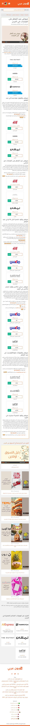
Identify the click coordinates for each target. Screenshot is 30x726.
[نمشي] (15, 149)
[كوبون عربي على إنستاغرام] (18, 674)
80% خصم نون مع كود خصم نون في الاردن (15, 695)
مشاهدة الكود (15, 65)
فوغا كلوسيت (22, 655)
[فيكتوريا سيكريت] (15, 194)
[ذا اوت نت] (15, 59)
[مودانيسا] (15, 73)
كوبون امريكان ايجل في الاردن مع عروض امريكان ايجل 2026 (15, 692)
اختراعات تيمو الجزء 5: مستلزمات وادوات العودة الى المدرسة (15, 519)
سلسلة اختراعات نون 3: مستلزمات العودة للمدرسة (15, 572)
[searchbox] (13, 10)
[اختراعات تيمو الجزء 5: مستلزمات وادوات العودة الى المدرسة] (15, 506)
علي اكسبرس (7, 629)
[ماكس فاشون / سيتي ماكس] (15, 262)
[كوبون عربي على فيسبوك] (12, 674)
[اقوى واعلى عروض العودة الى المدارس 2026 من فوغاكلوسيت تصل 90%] (15, 532)
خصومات (22, 14)
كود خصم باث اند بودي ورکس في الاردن (15, 690)
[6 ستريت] (15, 390)
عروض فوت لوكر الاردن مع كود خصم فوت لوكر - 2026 (15, 697)
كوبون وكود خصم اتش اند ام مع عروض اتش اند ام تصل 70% (15, 687)
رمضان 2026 (8, 14)
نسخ (9, 79)
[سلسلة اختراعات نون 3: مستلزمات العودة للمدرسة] (15, 560)
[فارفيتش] (22, 624)
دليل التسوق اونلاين (15, 467)
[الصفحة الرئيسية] (23, 3)
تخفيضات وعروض (15, 14)
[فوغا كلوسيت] (15, 341)
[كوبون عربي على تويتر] (15, 674)
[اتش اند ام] (15, 122)
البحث (27, 9)
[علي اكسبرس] (8, 624)
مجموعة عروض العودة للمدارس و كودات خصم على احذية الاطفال (15, 493)
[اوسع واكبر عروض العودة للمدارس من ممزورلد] (15, 586)
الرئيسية (26, 14)
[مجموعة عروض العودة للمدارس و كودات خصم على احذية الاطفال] (15, 480)
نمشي (22, 642)
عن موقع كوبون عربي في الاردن (15, 679)
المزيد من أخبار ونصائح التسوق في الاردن (16, 443)
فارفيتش (22, 629)
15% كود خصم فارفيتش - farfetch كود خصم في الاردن (15, 684)
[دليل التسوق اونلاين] (15, 454)
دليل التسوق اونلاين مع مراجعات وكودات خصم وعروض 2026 (15, 682)
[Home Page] (15, 668)
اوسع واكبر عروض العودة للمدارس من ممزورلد (15, 598)
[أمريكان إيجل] (15, 275)
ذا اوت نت (8, 642)
